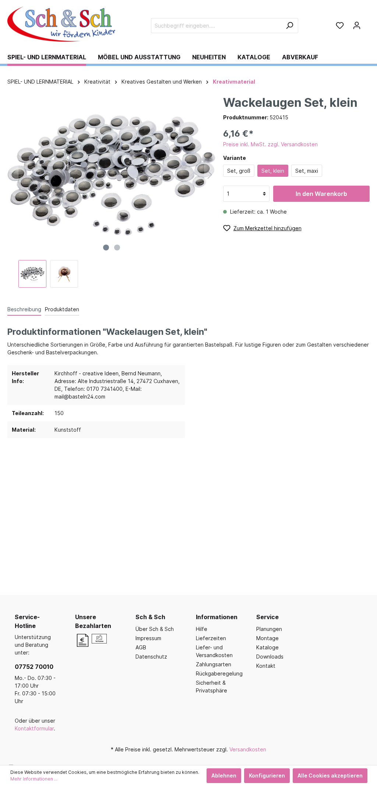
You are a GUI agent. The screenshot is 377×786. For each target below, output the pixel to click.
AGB (140, 647)
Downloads (269, 656)
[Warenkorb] (367, 23)
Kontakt (265, 666)
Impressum (148, 638)
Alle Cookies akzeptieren (330, 775)
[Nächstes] (209, 175)
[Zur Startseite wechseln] (62, 24)
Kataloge (267, 647)
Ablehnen (223, 775)
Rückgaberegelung (219, 673)
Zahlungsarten (213, 664)
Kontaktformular (34, 728)
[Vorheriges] (12, 175)
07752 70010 (34, 666)
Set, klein (272, 171)
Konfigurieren (267, 775)
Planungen (269, 629)
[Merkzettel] (339, 25)
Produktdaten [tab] (62, 309)
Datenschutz (151, 656)
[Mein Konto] (356, 25)
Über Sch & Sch (154, 629)
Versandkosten (247, 749)
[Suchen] (289, 25)
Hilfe (201, 629)
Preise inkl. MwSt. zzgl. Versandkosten (270, 144)
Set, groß (238, 171)
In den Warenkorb (321, 193)
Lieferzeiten (211, 638)
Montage (267, 638)
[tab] (24, 309)
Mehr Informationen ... (33, 779)
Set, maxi (306, 171)
